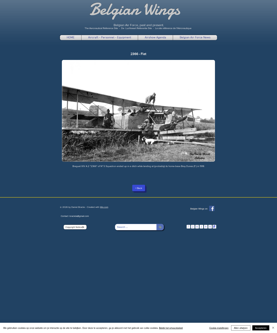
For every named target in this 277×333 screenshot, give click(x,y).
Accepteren (261, 327)
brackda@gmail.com (79, 216)
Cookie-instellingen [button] (219, 327)
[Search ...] (160, 227)
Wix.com (104, 207)
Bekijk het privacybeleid (171, 327)
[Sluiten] (273, 327)
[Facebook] (211, 208)
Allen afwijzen (241, 327)
